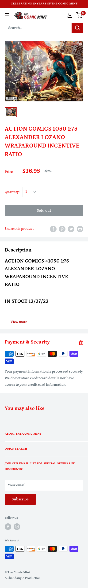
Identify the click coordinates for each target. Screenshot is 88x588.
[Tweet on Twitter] (71, 229)
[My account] (70, 15)
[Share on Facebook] (53, 229)
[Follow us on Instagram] (17, 526)
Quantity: (12, 192)
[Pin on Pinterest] (62, 229)
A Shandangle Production (23, 578)
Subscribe (20, 499)
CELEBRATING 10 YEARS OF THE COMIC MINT (44, 3)
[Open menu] (7, 15)
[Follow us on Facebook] (8, 526)
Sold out (44, 210)
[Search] (77, 28)
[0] (79, 15)
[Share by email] (80, 229)
